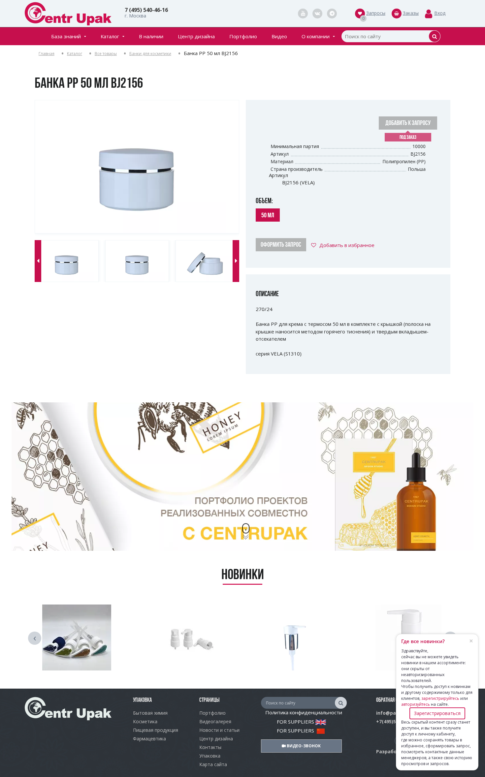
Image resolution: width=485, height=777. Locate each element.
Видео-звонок (303, 746)
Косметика (145, 721)
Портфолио (243, 36)
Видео (279, 36)
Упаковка (209, 756)
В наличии (151, 36)
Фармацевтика (149, 738)
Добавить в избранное (346, 245)
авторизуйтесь (415, 704)
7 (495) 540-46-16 (146, 10)
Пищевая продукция (155, 730)
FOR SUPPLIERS (296, 721)
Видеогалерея (215, 721)
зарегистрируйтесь (440, 698)
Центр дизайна (196, 36)
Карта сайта (213, 764)
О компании (316, 36)
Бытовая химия (150, 713)
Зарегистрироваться (437, 713)
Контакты (210, 747)
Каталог (110, 36)
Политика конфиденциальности (303, 712)
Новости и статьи (219, 730)
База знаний (66, 36)
